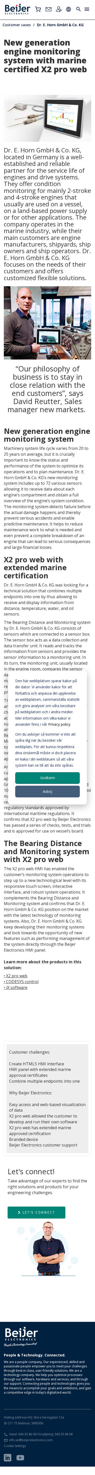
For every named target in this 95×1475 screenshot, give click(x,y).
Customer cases (17, 24)
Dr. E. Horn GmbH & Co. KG (60, 24)
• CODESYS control (21, 981)
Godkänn (47, 777)
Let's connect (39, 1212)
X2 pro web (16, 976)
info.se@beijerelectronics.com (31, 1440)
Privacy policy (59, 724)
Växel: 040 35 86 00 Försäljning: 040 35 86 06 (41, 1434)
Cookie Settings (15, 1446)
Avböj (47, 791)
